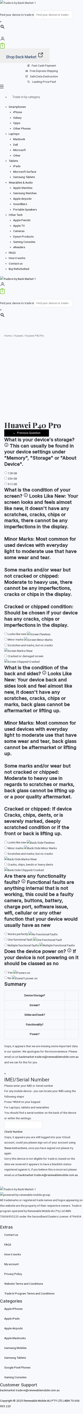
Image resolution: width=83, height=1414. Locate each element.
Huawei (18, 335)
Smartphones (17, 106)
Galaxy (17, 117)
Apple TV (19, 225)
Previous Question (26, 432)
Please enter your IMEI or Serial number (28, 1085)
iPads (16, 166)
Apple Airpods (22, 198)
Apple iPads (12, 1318)
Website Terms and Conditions (23, 1283)
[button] (41, 87)
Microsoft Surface (24, 171)
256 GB (12, 478)
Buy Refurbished (19, 269)
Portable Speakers (25, 209)
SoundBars (20, 204)
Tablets (13, 160)
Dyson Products (23, 236)
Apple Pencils (21, 220)
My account (11, 1264)
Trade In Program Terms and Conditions (29, 1293)
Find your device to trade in (17, 14)
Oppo (16, 123)
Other (16, 155)
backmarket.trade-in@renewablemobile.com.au (49, 1056)
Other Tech (16, 214)
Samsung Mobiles (15, 1348)
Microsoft (19, 150)
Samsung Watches (25, 193)
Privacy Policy (13, 1274)
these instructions (15, 1148)
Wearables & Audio (21, 182)
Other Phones (22, 128)
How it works (17, 258)
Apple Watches (22, 187)
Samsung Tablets (24, 177)
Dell (15, 144)
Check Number (13, 1131)
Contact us (16, 263)
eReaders (19, 247)
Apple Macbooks (15, 1338)
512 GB (12, 484)
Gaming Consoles (24, 241)
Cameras (18, 231)
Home (8, 335)
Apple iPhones (13, 1308)
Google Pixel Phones (17, 1367)
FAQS (12, 252)
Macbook (19, 139)
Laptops (14, 133)
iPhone (17, 112)
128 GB (12, 473)
